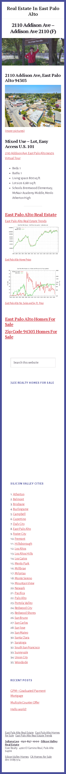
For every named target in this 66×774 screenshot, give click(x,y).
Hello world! (18, 709)
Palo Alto (20, 598)
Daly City (19, 524)
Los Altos (20, 548)
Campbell (19, 514)
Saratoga (20, 642)
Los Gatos (21, 558)
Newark (20, 588)
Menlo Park (22, 563)
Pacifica (20, 593)
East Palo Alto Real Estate (30, 214)
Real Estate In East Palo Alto (33, 11)
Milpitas (20, 573)
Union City (21, 657)
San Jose (20, 627)
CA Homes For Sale (41, 756)
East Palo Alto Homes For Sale (30, 321)
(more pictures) (15, 131)
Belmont (18, 499)
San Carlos (21, 623)
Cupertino (19, 519)
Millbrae (20, 568)
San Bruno (21, 618)
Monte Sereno (23, 578)
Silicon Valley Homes (17, 756)
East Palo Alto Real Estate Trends (25, 221)
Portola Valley (23, 603)
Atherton (18, 494)
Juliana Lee (12, 741)
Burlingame (20, 509)
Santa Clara (22, 637)
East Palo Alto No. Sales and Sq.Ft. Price (24, 303)
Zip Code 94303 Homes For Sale (31, 334)
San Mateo (21, 632)
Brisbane (18, 504)
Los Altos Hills (24, 553)
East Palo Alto (22, 529)
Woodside (21, 662)
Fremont (20, 539)
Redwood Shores (25, 613)
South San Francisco (27, 647)
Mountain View (24, 583)
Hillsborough (23, 543)
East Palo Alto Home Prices (18, 259)
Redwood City (23, 608)
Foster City (19, 534)
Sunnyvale (21, 652)
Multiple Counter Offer (24, 702)
